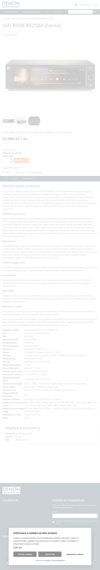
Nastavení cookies (75, 554)
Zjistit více (17, 547)
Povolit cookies (25, 554)
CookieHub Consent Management (54, 560)
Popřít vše (50, 554)
